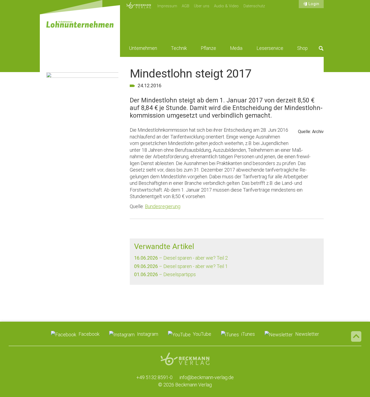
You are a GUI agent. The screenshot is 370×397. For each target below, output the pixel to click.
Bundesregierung (162, 206)
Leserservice (270, 48)
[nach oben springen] (356, 336)
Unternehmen (143, 48)
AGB (185, 6)
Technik (179, 48)
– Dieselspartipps (165, 274)
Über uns (201, 6)
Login (314, 4)
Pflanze (208, 48)
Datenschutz (254, 6)
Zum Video (82, 102)
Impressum (167, 6)
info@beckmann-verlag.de (207, 377)
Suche (321, 48)
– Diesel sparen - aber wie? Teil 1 (181, 266)
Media (236, 48)
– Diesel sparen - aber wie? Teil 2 (181, 258)
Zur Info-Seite (82, 162)
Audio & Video (226, 6)
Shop (302, 48)
